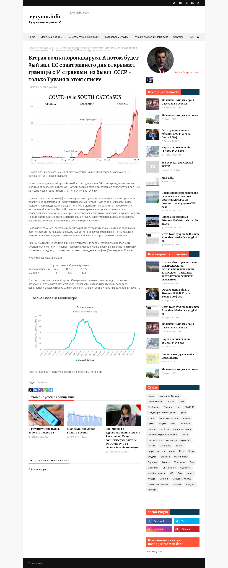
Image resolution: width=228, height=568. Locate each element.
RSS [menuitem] (191, 37)
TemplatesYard (35, 563)
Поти (181, 451)
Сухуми (170, 401)
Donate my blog (154, 551)
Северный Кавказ (182, 479)
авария (186, 418)
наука (185, 434)
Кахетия (177, 484)
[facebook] (168, 3)
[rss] (198, 3)
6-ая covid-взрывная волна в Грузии (81, 430)
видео (190, 473)
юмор (172, 451)
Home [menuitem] (31, 37)
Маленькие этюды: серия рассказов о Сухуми (178, 102)
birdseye (152, 429)
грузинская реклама (158, 484)
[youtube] (180, 3)
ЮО (171, 473)
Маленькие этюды (168, 418)
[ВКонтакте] (35, 390)
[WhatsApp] (45, 390)
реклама (165, 457)
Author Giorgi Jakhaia (186, 72)
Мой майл (168, 177)
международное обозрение (162, 412)
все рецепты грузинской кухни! (177, 164)
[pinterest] (192, 3)
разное (151, 418)
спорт (182, 401)
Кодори (152, 479)
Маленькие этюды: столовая (180, 115)
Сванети (164, 479)
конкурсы (190, 484)
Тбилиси (168, 407)
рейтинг (179, 445)
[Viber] (40, 390)
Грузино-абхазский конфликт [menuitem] (151, 37)
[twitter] (174, 3)
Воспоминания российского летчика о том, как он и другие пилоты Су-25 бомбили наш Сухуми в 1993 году (180, 199)
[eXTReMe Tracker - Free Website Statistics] (149, 82)
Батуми (162, 423)
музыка (152, 445)
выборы (165, 429)
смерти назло (155, 440)
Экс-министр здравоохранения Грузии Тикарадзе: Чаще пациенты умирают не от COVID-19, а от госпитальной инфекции (123, 438)
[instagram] (186, 3)
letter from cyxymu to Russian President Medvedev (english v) (180, 238)
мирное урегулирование (178, 440)
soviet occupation (156, 473)
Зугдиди (152, 457)
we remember (181, 457)
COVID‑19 (53, 48)
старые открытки (156, 451)
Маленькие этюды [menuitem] (51, 37)
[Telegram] (50, 390)
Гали (192, 462)
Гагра (191, 451)
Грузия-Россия (155, 401)
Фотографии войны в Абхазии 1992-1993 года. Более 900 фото (176, 134)
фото (183, 412)
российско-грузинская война (162, 434)
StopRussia (153, 407)
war (178, 407)
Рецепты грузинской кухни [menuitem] (83, 37)
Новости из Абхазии (169, 396)
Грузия (151, 396)
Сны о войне (169, 468)
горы (172, 423)
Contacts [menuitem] (178, 37)
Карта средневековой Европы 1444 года (176, 149)
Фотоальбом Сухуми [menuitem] (116, 37)
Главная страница (37, 48)
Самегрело (165, 445)
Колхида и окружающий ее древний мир (179, 356)
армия (151, 423)
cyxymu (35, 87)
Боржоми (152, 462)
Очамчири (153, 468)
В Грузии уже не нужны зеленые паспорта (44, 430)
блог (180, 473)
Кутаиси (166, 462)
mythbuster (185, 468)
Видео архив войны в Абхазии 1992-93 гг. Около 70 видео (180, 220)
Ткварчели (179, 462)
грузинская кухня (182, 429)
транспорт (185, 423)
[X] (30, 390)
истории (152, 490)
